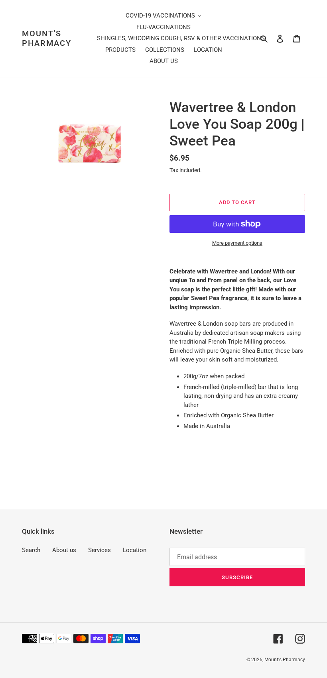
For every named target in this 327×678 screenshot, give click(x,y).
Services (99, 550)
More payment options (237, 243)
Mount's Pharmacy (46, 38)
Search (31, 550)
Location (134, 550)
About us (64, 550)
